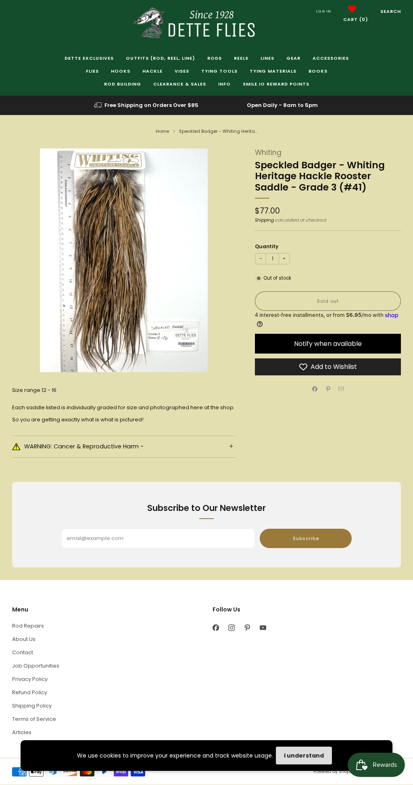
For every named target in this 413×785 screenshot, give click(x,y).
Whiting (268, 152)
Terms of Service (34, 719)
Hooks (120, 71)
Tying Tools (219, 71)
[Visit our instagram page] (231, 628)
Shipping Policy (32, 706)
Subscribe (306, 538)
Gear (293, 58)
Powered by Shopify (334, 771)
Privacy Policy (30, 679)
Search (390, 11)
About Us (23, 639)
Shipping (264, 220)
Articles (21, 732)
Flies (92, 71)
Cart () (355, 19)
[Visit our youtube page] (263, 628)
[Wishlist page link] (352, 9)
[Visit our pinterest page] (247, 628)
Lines (267, 58)
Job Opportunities (35, 666)
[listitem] (147, 105)
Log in (323, 11)
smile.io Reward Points (276, 84)
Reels (241, 58)
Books (318, 71)
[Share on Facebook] (315, 389)
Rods (214, 58)
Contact (22, 652)
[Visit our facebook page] (215, 628)
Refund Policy (29, 692)
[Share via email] (341, 389)
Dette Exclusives (89, 58)
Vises (182, 71)
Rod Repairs (28, 626)
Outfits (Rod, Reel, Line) (160, 58)
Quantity (266, 246)
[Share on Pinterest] (328, 389)
